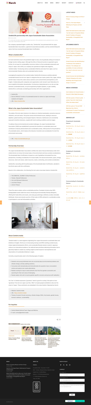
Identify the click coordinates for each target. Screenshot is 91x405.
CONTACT (71, 2)
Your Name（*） (63, 372)
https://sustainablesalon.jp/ (22, 138)
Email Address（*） (64, 377)
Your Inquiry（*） (63, 383)
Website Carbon (80, 401)
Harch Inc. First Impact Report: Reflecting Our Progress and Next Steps (74, 25)
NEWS (46, 2)
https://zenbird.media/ (20, 293)
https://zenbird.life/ (19, 101)
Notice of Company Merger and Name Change (16, 364)
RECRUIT (64, 2)
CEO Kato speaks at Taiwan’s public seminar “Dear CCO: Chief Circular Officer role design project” (74, 100)
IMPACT (58, 2)
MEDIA (51, 2)
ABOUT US (40, 2)
